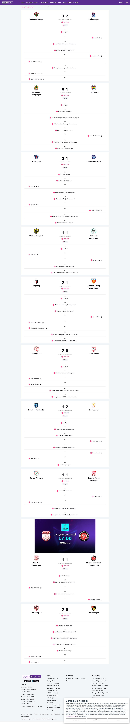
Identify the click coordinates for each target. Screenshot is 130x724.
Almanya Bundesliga (53, 695)
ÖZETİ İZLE (66, 22)
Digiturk (23, 684)
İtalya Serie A (50, 702)
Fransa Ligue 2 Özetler (98, 695)
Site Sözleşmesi (44, 714)
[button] (7, 2)
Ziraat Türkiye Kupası (53, 683)
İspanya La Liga (51, 700)
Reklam (36, 714)
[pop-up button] (90, 550)
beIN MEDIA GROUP (26, 687)
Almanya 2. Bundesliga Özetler (100, 693)
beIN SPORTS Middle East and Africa (31, 706)
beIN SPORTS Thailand (27, 699)
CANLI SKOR (62, 2)
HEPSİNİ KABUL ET (76, 720)
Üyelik (23, 714)
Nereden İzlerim (25, 716)
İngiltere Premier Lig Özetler (100, 685)
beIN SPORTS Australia (27, 694)
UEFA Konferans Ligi (52, 693)
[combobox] (28, 7)
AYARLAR (118, 720)
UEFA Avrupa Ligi (52, 690)
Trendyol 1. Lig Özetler (98, 683)
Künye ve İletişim (55, 714)
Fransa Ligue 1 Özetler (98, 690)
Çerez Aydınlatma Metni (71, 716)
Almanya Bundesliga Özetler (100, 688)
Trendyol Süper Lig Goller (99, 678)
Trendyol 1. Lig (51, 681)
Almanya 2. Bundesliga (53, 707)
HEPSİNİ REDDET (97, 720)
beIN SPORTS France (27, 692)
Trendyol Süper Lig (52, 678)
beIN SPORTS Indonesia (28, 704)
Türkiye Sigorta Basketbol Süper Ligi (76, 678)
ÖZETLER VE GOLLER (32, 2)
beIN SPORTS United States (29, 689)
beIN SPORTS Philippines (28, 701)
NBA (67, 681)
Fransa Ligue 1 (51, 698)
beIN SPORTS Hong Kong (28, 697)
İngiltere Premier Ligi (53, 685)
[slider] (65, 548)
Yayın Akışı (29, 714)
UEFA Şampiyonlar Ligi (53, 688)
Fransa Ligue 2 (51, 710)
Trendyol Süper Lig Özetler (99, 681)
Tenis (93, 698)
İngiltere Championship (53, 705)
